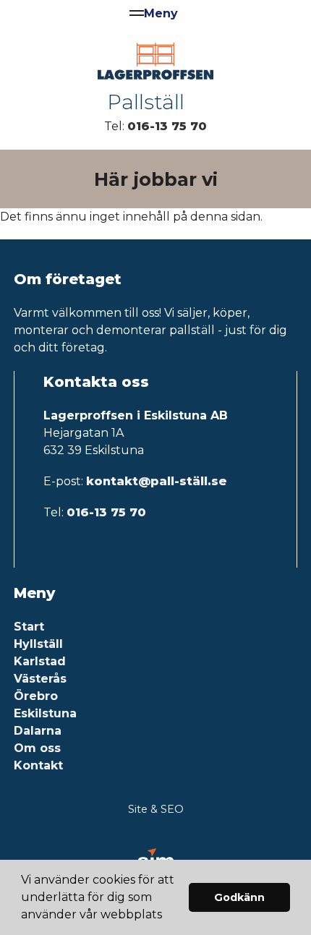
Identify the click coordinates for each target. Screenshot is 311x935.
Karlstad (40, 661)
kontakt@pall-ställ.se (156, 481)
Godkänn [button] (239, 897)
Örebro (36, 696)
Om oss (37, 748)
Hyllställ (38, 644)
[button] (167, 916)
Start (29, 626)
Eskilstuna (45, 713)
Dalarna (37, 731)
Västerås (40, 679)
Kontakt (38, 765)
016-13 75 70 (167, 126)
